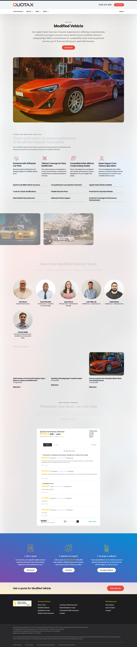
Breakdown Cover (44, 610)
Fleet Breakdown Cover (67, 608)
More (45, 11)
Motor (28, 11)
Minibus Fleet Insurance (46, 613)
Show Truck (42, 605)
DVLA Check (110, 605)
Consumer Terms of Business (66, 645)
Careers (62, 613)
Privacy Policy (29, 645)
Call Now (68, 570)
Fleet (37, 11)
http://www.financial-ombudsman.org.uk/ (70, 639)
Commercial (17, 11)
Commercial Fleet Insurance (69, 610)
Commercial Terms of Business (45, 645)
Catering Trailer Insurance (68, 605)
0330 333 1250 (105, 5)
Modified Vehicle (43, 608)
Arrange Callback (106, 570)
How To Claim (110, 608)
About (121, 11)
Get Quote (119, 5)
